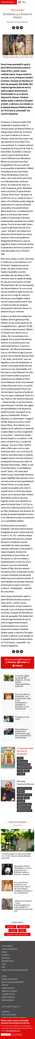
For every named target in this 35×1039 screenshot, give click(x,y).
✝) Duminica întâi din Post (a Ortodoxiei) (25, 751)
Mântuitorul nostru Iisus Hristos (17, 934)
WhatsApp (12, 662)
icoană (13, 930)
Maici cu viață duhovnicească (12, 982)
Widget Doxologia (8, 997)
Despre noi (5, 1012)
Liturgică (5, 955)
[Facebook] (13, 27)
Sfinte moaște (22, 761)
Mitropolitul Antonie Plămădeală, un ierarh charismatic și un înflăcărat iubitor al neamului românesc (22, 870)
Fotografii (21, 774)
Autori (4, 976)
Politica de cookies (9, 1015)
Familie (4, 952)
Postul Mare (23, 927)
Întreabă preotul (8, 961)
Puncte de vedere (17, 9)
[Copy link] (21, 27)
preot (22, 930)
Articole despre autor (24, 811)
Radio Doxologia (8, 1000)
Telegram (18, 665)
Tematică (5, 985)
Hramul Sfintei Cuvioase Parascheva (15, 970)
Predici (20, 771)
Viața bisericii (7, 946)
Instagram (24, 662)
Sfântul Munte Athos (24, 768)
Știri (3, 967)
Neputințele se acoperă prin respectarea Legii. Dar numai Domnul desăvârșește (23, 733)
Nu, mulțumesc (17, 1034)
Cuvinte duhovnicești (24, 795)
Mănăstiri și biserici (24, 807)
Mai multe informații (13, 1030)
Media (4, 964)
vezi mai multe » (17, 825)
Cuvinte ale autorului (24, 788)
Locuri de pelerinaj (23, 764)
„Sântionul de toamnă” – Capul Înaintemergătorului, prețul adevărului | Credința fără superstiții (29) (23, 906)
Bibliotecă (6, 958)
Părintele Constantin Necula (17, 22)
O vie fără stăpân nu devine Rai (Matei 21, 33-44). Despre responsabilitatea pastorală (22, 681)
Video (27, 771)
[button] (22, 2)
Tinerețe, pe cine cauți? (22, 718)
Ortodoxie (10, 927)
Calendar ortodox (8, 994)
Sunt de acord (6, 1034)
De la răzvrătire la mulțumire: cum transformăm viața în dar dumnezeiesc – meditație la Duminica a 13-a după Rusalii (23, 701)
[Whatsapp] (17, 27)
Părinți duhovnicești (9, 979)
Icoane (20, 758)
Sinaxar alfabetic (8, 988)
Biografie (21, 792)
